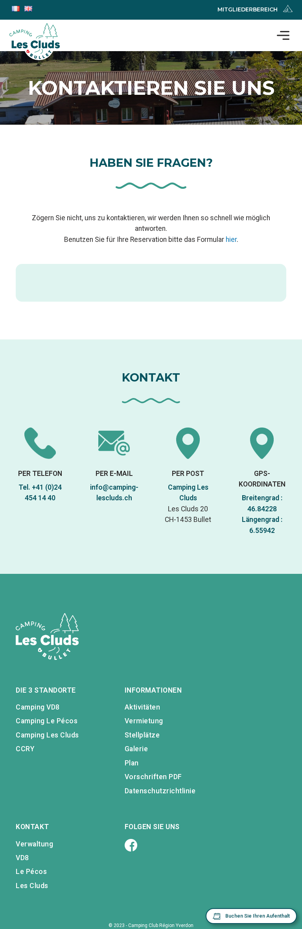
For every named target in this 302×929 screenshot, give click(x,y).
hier (231, 239)
